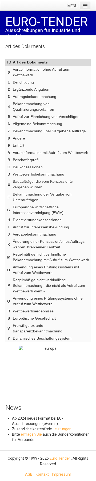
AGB (29, 474)
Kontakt (42, 474)
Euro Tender (60, 458)
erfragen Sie (32, 434)
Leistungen (62, 429)
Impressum (61, 474)
